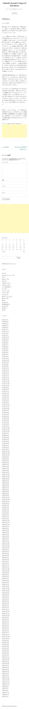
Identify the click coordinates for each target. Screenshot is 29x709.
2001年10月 (4, 638)
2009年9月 (4, 457)
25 (2, 249)
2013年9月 (4, 364)
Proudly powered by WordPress (9, 706)
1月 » (24, 251)
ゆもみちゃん (5, 285)
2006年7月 (4, 530)
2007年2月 (4, 516)
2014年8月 (4, 343)
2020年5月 (4, 325)
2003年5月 (4, 601)
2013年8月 (4, 366)
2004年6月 (4, 578)
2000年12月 (4, 657)
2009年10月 (4, 455)
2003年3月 (4, 605)
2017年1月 (4, 333)
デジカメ (4, 292)
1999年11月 (4, 681)
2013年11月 (4, 360)
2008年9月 (4, 480)
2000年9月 (4, 661)
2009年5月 (4, 464)
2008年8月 (4, 482)
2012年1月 (4, 402)
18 (2, 247)
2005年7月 (4, 553)
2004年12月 (4, 567)
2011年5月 (4, 418)
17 (24, 245)
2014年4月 (4, 350)
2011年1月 (4, 426)
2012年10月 (4, 385)
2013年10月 (4, 362)
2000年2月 (4, 675)
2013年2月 (4, 377)
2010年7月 (4, 437)
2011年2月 (4, 424)
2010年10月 (4, 431)
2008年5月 (4, 487)
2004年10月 (4, 571)
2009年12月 (4, 451)
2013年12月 (4, 358)
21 (13, 247)
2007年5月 (4, 511)
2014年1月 (4, 356)
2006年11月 (4, 522)
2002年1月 (4, 632)
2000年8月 (4, 663)
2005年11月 (4, 545)
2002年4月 (4, 627)
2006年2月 (4, 540)
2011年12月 (4, 404)
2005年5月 (4, 557)
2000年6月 (4, 667)
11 (2, 245)
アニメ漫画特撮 (5, 287)
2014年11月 (4, 337)
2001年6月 (4, 646)
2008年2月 (4, 493)
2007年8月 (4, 505)
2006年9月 (4, 526)
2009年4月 (4, 466)
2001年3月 (4, 652)
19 (6, 247)
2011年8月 (4, 412)
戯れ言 (9, 123)
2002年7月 (4, 621)
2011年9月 (4, 410)
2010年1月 (4, 449)
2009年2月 (4, 470)
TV (2, 277)
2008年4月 (4, 489)
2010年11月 (4, 429)
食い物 (3, 302)
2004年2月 (4, 584)
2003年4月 (4, 603)
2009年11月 (4, 453)
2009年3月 (4, 468)
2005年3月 (4, 561)
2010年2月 (4, 447)
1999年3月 (4, 696)
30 (20, 249)
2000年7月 (4, 665)
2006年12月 (4, 520)
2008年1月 (4, 495)
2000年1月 (4, 677)
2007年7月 (4, 507)
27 (9, 249)
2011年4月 (4, 420)
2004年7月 (4, 576)
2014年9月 (4, 341)
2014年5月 (4, 348)
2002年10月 (4, 615)
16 (20, 245)
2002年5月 (4, 625)
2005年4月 (4, 559)
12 (6, 245)
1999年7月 (4, 688)
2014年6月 (4, 346)
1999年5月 (4, 692)
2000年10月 (4, 659)
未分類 (3, 308)
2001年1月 (4, 656)
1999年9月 (4, 684)
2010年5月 (4, 441)
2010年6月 (4, 439)
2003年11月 (4, 590)
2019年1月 (4, 329)
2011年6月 (4, 416)
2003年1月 (4, 609)
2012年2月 (4, 401)
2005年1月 (4, 565)
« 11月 (3, 251)
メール (3, 186)
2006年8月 (4, 528)
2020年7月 (4, 323)
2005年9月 (4, 549)
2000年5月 (4, 669)
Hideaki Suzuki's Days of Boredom (14, 4)
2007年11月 (4, 499)
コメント (5, 162)
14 (13, 245)
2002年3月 (4, 628)
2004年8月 (4, 574)
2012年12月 (4, 381)
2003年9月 (4, 594)
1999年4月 (4, 694)
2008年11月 (4, 476)
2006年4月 (4, 536)
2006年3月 (4, 538)
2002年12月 (4, 611)
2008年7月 (4, 484)
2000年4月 (4, 671)
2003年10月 (4, 592)
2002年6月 (4, 623)
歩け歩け (4, 306)
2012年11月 (4, 383)
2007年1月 (4, 518)
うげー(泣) (5, 147)
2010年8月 (4, 435)
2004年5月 (4, 580)
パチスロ (4, 294)
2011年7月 (4, 414)
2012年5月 (4, 395)
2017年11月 (4, 331)
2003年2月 (4, 607)
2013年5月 (4, 372)
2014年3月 (4, 352)
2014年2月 (4, 354)
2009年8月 (4, 458)
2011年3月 (4, 422)
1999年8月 (4, 686)
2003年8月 (4, 596)
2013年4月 (4, 373)
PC (2, 273)
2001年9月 (4, 640)
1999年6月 (4, 690)
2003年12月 (4, 588)
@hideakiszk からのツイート (9, 263)
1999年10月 (4, 683)
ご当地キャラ (5, 283)
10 (24, 243)
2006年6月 (4, 532)
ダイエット (4, 290)
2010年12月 (4, 428)
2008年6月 (4, 486)
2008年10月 (4, 478)
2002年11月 (4, 613)
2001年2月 (4, 654)
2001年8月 (4, 642)
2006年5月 (4, 534)
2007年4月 (4, 513)
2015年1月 (4, 335)
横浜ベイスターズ (6, 296)
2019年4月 (4, 327)
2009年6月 (4, 462)
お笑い (3, 281)
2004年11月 (4, 569)
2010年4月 (4, 443)
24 (24, 247)
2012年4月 (4, 397)
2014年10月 (4, 339)
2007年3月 (4, 514)
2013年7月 (4, 368)
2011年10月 (4, 408)
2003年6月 (4, 599)
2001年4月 (4, 650)
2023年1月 (4, 319)
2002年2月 (4, 630)
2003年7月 (4, 598)
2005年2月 (4, 563)
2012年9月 (4, 387)
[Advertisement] (14, 131)
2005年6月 (4, 555)
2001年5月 (4, 648)
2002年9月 (4, 617)
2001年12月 (4, 634)
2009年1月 (4, 472)
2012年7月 (4, 391)
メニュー (14, 13)
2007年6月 (4, 509)
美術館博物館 (5, 304)
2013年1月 (4, 379)
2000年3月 (4, 673)
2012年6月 (4, 393)
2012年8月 (4, 389)
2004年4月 (4, 582)
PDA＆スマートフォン (7, 275)
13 (9, 245)
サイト (3, 192)
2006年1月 (4, 542)
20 (9, 247)
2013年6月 (4, 370)
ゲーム (3, 288)
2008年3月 (4, 491)
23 (20, 247)
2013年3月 (4, 375)
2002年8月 (4, 619)
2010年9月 (4, 433)
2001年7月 (4, 644)
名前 (3, 180)
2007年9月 (4, 503)
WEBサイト (4, 279)
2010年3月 (4, 445)
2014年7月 (4, 344)
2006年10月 (4, 524)
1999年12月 (4, 679)
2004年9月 (4, 572)
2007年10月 (4, 501)
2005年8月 (4, 551)
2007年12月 (4, 497)
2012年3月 (4, 399)
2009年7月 (4, 460)
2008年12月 (4, 474)
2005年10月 (4, 547)
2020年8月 (4, 321)
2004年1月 (4, 586)
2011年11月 (4, 406)
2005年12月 (4, 543)
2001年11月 (4, 636)
